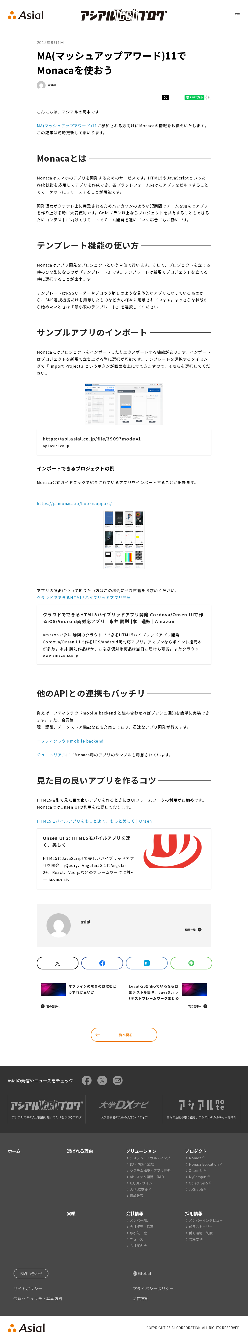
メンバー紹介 (140, 1220)
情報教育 (136, 1195)
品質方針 (141, 1298)
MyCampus (198, 1176)
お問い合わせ (31, 1273)
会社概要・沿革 (142, 1226)
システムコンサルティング (150, 1157)
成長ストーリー (201, 1226)
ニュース (136, 1239)
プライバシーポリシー (153, 1288)
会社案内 (136, 1245)
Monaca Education (204, 1164)
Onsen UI (196, 1170)
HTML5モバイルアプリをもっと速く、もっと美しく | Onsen (94, 821)
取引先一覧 (138, 1232)
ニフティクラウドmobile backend (70, 741)
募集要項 (195, 1239)
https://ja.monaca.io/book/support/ (74, 503)
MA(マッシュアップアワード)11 (67, 125)
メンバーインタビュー (206, 1220)
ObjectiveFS (198, 1183)
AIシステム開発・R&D (147, 1176)
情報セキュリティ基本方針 (38, 1298)
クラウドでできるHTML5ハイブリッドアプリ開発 (84, 597)
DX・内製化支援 (142, 1164)
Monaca (195, 1157)
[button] (124, 404)
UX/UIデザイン (141, 1183)
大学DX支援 (139, 1189)
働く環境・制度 (201, 1232)
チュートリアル (51, 755)
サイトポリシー (28, 1288)
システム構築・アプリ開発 (150, 1170)
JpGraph (196, 1189)
